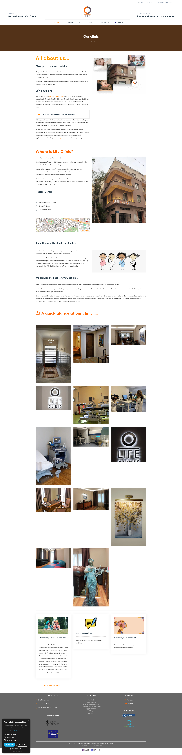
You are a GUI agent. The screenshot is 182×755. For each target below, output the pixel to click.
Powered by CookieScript (16, 751)
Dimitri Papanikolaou (56, 96)
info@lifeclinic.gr (43, 700)
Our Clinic (91, 700)
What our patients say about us (53, 638)
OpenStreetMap (84, 230)
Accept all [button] (9, 744)
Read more (17, 730)
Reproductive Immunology (91, 706)
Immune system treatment (125, 638)
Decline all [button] (22, 744)
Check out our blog (84, 633)
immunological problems (61, 138)
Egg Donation (91, 709)
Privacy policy (97, 745)
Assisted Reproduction (91, 704)
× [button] (28, 720)
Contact (91, 713)
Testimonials (91, 702)
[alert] (16, 736)
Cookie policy (84, 745)
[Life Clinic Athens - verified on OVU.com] (128, 715)
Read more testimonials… (53, 685)
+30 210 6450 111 (43, 704)
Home (86, 42)
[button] (16, 749)
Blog (91, 711)
